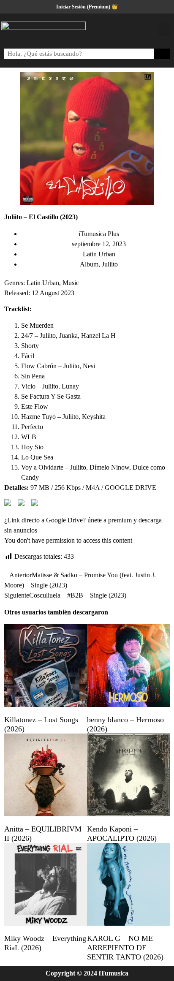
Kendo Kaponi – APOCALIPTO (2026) (122, 833)
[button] (164, 29)
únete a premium (109, 520)
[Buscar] (162, 54)
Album (89, 264)
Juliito (110, 264)
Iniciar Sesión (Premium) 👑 (87, 7)
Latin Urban (99, 254)
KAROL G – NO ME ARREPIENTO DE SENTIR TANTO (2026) (125, 947)
